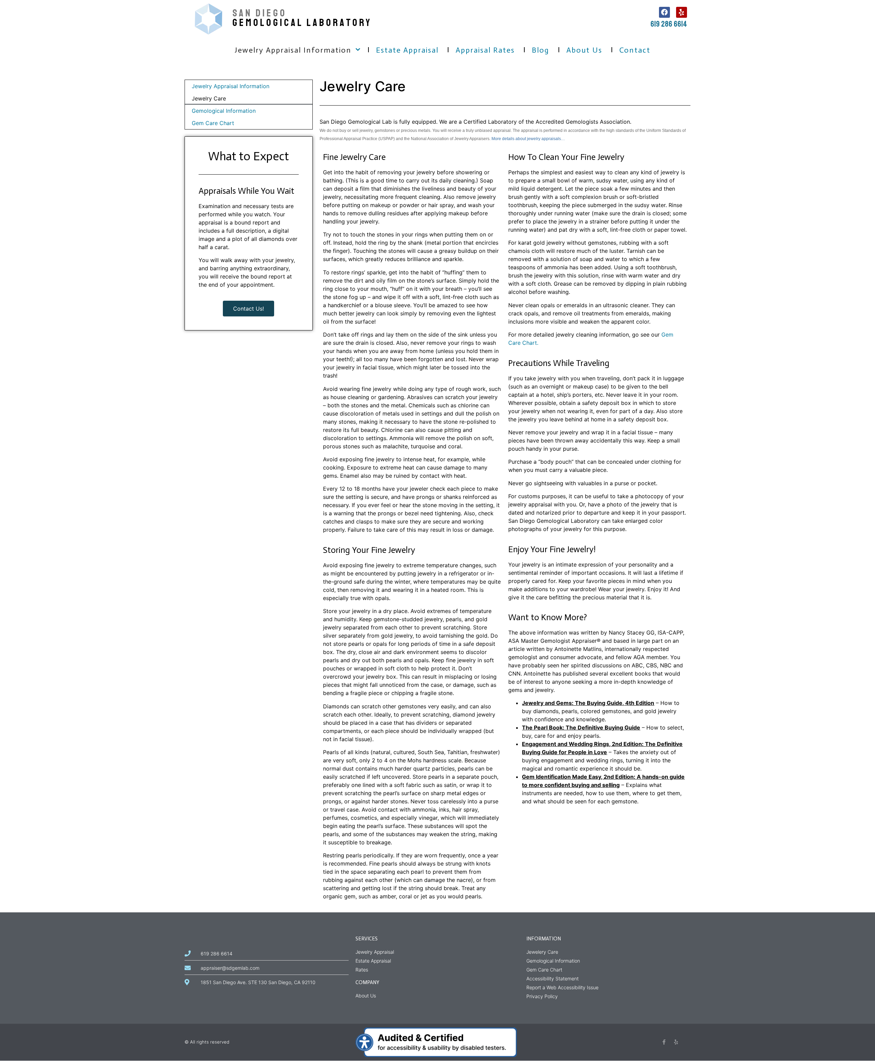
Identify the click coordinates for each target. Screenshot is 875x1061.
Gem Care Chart (213, 123)
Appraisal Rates (485, 50)
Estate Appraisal (407, 50)
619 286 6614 (668, 24)
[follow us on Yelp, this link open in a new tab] (681, 12)
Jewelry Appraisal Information (293, 50)
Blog (540, 50)
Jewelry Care (209, 98)
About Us (584, 50)
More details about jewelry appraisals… (528, 138)
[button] (358, 51)
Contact (634, 50)
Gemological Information (224, 110)
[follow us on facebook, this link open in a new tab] (664, 12)
